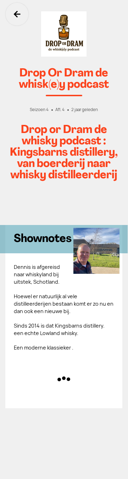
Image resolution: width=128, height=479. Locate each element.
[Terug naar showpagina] (64, 34)
